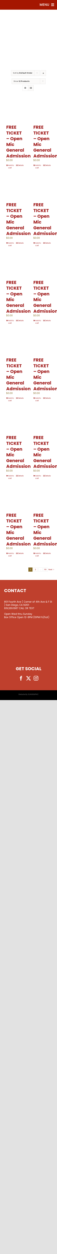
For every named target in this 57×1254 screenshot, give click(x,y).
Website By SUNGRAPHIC (28, 694)
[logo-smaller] (28, 16)
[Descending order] (43, 73)
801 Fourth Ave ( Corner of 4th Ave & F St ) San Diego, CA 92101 (28, 603)
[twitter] (28, 678)
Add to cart (11, 166)
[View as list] (30, 88)
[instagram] (36, 678)
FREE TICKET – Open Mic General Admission (18, 141)
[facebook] (21, 678)
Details (21, 165)
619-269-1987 (28, 55)
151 (45, 569)
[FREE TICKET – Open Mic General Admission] (15, 110)
